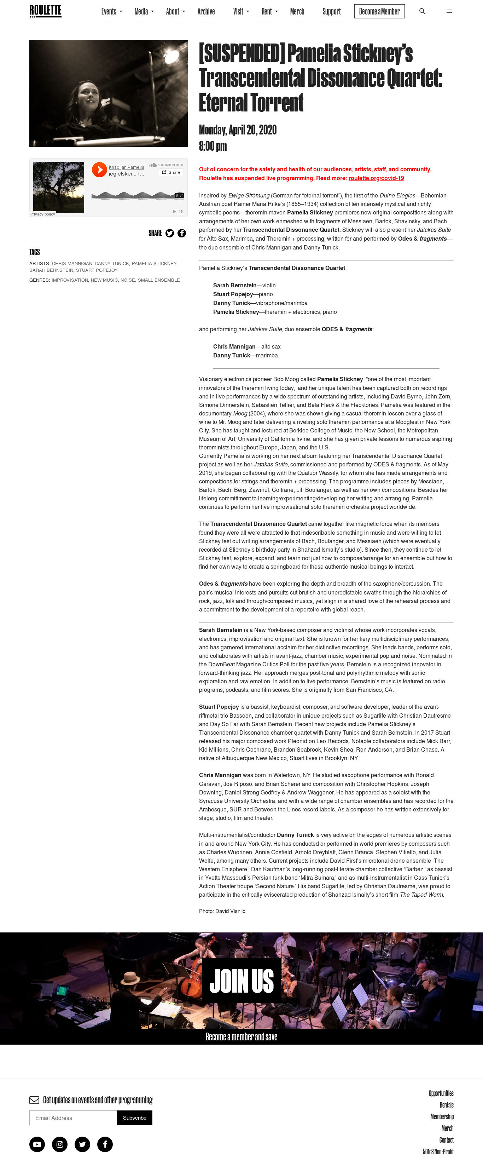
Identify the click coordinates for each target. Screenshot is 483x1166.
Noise (128, 280)
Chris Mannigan (72, 263)
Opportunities (441, 1093)
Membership (442, 1116)
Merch (297, 11)
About (172, 11)
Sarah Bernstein (51, 270)
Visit (238, 11)
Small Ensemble (159, 280)
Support (332, 11)
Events (108, 11)
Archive (206, 11)
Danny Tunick (112, 263)
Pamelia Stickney (154, 263)
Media (141, 11)
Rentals (447, 1104)
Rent (267, 11)
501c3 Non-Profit (438, 1151)
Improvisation (70, 280)
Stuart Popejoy (97, 270)
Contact (447, 1139)
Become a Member (379, 11)
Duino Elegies (397, 195)
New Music (104, 280)
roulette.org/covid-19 (376, 178)
